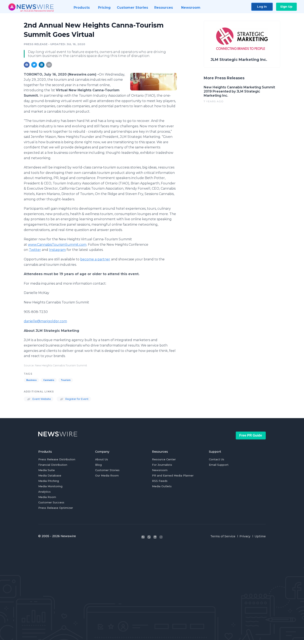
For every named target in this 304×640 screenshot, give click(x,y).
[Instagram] (161, 537)
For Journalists (162, 464)
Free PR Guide (250, 435)
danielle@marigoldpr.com (45, 321)
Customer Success (51, 502)
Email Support (219, 464)
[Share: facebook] (26, 65)
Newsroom (160, 470)
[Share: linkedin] (42, 65)
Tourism (66, 380)
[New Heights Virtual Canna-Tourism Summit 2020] (153, 81)
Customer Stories (107, 470)
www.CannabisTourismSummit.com (57, 245)
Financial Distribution (52, 464)
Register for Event (77, 399)
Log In (262, 6)
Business (31, 380)
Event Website (41, 399)
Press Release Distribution (56, 459)
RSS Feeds (160, 480)
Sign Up (286, 6)
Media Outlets (162, 486)
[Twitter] (149, 537)
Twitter (35, 250)
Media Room (47, 497)
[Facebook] (143, 537)
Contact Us (216, 459)
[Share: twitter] (34, 65)
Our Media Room (107, 475)
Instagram (57, 250)
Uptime (260, 536)
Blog (98, 464)
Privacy (244, 536)
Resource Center (164, 459)
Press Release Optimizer (55, 507)
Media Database (49, 475)
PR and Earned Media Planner (173, 475)
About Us (101, 459)
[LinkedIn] (155, 537)
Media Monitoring (50, 486)
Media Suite (46, 470)
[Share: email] (49, 65)
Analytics (44, 491)
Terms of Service (222, 536)
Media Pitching (48, 480)
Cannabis (48, 380)
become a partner (95, 259)
